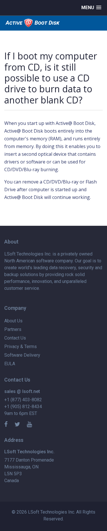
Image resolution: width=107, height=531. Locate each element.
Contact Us (15, 338)
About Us (13, 321)
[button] (91, 7)
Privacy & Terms (20, 346)
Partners (12, 329)
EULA (9, 363)
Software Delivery (22, 355)
